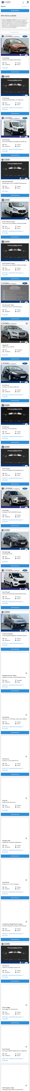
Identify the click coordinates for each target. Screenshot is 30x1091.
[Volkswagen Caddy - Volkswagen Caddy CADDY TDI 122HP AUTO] (15, 1065)
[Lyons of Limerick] (5, 2)
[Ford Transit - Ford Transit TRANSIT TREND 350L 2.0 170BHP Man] (15, 1024)
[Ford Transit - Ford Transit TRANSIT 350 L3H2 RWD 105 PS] (15, 443)
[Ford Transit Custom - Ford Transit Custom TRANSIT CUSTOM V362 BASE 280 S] (15, 196)
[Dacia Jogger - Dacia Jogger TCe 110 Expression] (15, 982)
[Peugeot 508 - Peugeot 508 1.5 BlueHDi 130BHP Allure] (15, 815)
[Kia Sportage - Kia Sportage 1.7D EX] (15, 526)
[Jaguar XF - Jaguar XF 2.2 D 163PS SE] (15, 320)
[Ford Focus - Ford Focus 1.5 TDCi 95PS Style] (15, 401)
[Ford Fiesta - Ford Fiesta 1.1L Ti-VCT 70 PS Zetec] (15, 857)
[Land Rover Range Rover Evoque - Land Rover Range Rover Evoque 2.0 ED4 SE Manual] (15, 899)
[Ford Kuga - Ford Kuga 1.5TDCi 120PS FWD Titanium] (15, 485)
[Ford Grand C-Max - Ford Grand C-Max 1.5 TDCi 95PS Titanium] (15, 280)
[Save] (26, 43)
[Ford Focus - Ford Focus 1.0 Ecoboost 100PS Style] (15, 360)
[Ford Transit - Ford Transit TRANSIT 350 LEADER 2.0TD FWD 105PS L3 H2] (15, 114)
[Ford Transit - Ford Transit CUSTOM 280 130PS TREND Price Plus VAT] (15, 567)
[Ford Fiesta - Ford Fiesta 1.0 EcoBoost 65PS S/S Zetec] (15, 33)
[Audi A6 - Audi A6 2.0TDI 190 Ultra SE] (15, 775)
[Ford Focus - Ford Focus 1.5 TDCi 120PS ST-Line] (15, 733)
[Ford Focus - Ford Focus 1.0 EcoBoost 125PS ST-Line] (15, 940)
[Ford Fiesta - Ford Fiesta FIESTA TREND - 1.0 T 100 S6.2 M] (15, 73)
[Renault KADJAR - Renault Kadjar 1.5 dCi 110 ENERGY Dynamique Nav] (15, 156)
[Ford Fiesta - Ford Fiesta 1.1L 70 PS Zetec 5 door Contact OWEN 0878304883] (15, 692)
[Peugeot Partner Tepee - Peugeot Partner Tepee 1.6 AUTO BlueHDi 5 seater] (15, 650)
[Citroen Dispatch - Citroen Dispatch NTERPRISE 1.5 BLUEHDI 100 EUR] (15, 608)
